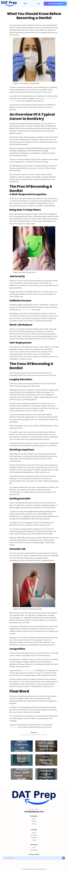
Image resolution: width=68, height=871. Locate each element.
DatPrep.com (42, 869)
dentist (38, 735)
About (34, 819)
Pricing (34, 824)
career (23, 735)
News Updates (34, 850)
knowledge (34, 837)
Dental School (30, 735)
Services (34, 821)
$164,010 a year (26, 310)
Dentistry (44, 735)
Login (38, 3)
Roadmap (34, 835)
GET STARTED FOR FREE (55, 3)
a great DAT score (27, 670)
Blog (25, 4)
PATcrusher (13, 727)
